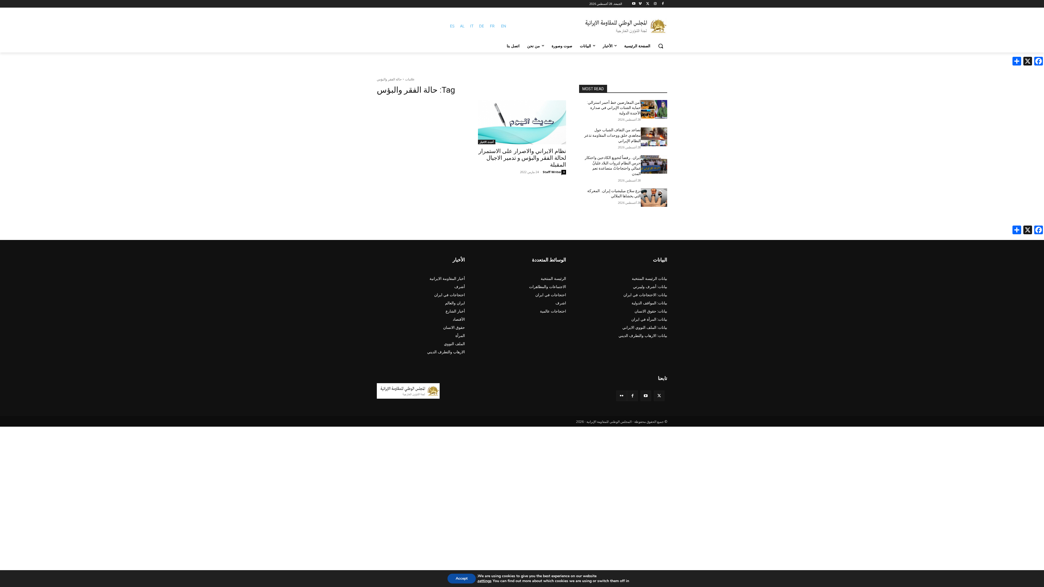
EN (503, 26)
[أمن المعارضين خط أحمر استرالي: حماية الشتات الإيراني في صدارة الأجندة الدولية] (654, 109)
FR (492, 26)
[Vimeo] (640, 4)
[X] (648, 4)
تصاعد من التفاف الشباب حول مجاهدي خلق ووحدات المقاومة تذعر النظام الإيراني (612, 135)
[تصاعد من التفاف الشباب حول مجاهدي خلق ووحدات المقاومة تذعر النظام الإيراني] (654, 136)
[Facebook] (663, 4)
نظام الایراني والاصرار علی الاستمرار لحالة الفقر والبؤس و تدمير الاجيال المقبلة (522, 158)
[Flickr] (621, 396)
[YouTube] (646, 396)
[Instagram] (655, 4)
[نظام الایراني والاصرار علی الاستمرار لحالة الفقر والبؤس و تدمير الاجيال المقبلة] (522, 122)
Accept (462, 578)
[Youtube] (634, 4)
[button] (660, 45)
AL (462, 26)
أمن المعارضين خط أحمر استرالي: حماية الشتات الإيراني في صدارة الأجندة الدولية (614, 107)
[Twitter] (659, 396)
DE (481, 26)
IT (472, 26)
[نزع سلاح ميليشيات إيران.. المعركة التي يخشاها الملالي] (654, 197)
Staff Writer (552, 172)
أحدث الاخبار (487, 142)
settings (485, 581)
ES (452, 26)
